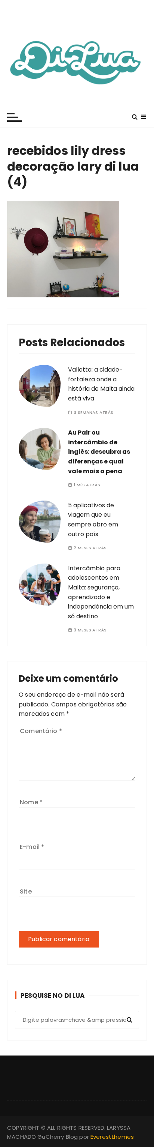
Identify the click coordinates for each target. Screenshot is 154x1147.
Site (26, 891)
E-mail (32, 847)
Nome (31, 802)
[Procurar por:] (77, 1020)
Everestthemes (112, 1137)
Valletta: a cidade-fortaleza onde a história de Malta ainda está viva (101, 384)
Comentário (41, 731)
